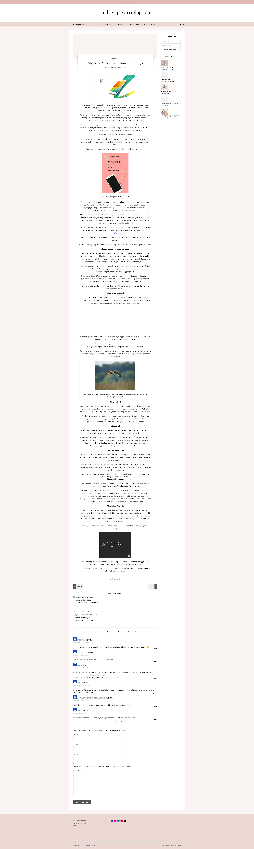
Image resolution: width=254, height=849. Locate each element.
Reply (155, 648)
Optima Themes (91, 845)
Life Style (95, 24)
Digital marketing (137, 24)
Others (120, 24)
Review (108, 24)
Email (76, 744)
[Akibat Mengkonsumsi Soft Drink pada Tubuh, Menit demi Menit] (77, 586)
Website (76, 754)
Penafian (131, 2)
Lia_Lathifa (82, 653)
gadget (115, 58)
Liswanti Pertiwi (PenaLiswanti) (92, 698)
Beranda (123, 2)
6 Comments (115, 579)
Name (76, 735)
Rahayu (80, 665)
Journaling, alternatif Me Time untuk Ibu (168, 92)
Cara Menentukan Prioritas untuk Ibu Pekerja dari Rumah (169, 105)
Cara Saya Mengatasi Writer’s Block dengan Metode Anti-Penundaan (169, 81)
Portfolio (153, 24)
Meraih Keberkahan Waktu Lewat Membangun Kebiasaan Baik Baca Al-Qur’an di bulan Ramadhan (169, 68)
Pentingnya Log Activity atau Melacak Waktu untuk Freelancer (170, 117)
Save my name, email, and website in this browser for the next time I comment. (102, 766)
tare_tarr (82, 640)
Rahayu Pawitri (121, 67)
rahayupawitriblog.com (127, 12)
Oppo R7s (94, 276)
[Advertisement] (115, 320)
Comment (77, 770)
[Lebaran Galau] (152, 586)
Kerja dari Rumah (77, 24)
